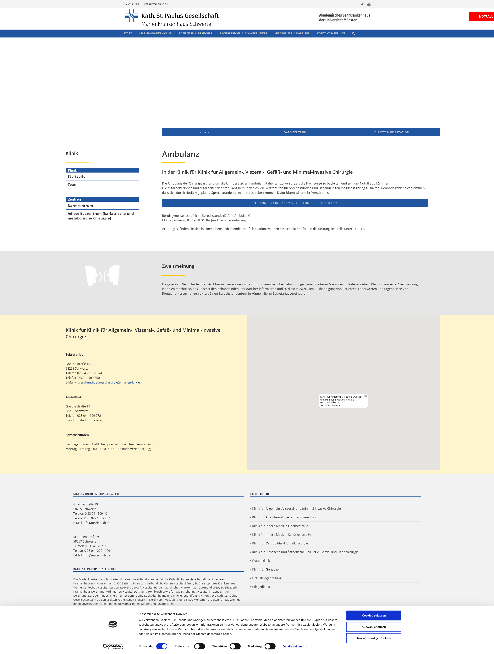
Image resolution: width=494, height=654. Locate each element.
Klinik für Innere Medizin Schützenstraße (281, 534)
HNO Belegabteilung (267, 578)
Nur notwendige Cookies (374, 638)
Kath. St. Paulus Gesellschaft (187, 579)
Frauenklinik (261, 561)
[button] (353, 33)
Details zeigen (292, 646)
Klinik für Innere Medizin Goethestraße (280, 526)
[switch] (199, 646)
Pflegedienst (261, 587)
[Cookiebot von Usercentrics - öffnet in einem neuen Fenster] (113, 646)
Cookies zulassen (374, 615)
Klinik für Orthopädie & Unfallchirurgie (280, 543)
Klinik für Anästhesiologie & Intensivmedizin (284, 517)
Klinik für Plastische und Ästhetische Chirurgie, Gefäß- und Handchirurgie (305, 552)
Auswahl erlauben (374, 626)
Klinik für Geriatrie (265, 569)
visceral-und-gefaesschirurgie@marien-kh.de (107, 382)
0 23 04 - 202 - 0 (96, 546)
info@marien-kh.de (96, 523)
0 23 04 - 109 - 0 (96, 513)
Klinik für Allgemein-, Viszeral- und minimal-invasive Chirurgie (296, 508)
